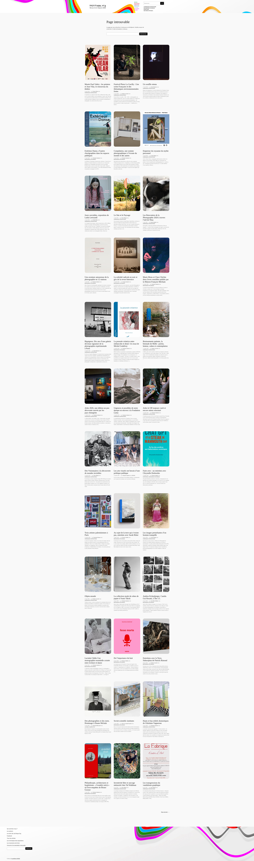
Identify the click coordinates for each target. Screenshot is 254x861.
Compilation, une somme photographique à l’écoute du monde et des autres (125, 153)
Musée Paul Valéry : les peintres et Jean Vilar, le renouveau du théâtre (97, 86)
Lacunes (87, 727)
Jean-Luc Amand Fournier (127, 723)
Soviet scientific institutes (124, 721)
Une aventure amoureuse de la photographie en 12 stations (97, 278)
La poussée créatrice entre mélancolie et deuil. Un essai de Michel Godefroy (126, 343)
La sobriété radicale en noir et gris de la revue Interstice (125, 278)
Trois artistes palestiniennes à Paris (96, 534)
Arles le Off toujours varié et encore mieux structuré (154, 409)
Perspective (92, 727)
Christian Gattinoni (96, 158)
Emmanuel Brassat (96, 537)
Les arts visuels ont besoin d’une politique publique (127, 472)
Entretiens (145, 476)
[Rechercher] (162, 3)
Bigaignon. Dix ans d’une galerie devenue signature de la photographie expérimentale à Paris (98, 344)
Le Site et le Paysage (122, 215)
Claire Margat (153, 155)
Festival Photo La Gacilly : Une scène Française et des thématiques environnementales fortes (126, 87)
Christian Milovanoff (97, 725)
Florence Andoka (155, 475)
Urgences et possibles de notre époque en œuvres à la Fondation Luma (127, 410)
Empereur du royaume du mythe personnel (155, 152)
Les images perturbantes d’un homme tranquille (154, 534)
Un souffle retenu (150, 84)
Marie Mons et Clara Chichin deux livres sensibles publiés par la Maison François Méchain (156, 279)
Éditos (133, 475)
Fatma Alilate (95, 91)
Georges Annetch (126, 281)
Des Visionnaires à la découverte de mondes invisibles (98, 472)
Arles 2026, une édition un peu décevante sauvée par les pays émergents (97, 410)
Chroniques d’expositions (91, 92)
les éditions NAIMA (16, 858)
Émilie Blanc (95, 219)
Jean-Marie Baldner (154, 600)
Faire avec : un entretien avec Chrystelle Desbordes (154, 472)
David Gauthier (153, 222)
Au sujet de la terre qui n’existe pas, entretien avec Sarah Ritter (126, 534)
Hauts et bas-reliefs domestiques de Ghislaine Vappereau (156, 722)
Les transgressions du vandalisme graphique (151, 784)
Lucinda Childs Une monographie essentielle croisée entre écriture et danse (97, 660)
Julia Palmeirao (154, 87)
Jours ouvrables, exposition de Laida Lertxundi (97, 216)
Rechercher (143, 33)
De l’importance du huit (123, 658)
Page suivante (165, 812)
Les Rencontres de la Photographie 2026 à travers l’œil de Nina (154, 217)
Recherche (28, 848)
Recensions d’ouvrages (90, 159)
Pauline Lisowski (125, 93)
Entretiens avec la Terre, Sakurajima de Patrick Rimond (155, 659)
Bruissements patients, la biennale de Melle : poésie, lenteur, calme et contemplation (155, 343)
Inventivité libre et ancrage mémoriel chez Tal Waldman (125, 784)
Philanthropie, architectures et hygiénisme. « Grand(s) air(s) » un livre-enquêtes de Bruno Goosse (97, 786)
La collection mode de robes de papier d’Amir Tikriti (126, 597)
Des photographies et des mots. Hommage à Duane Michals (97, 722)
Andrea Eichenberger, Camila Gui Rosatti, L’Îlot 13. (154, 597)
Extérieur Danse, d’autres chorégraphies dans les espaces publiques (97, 153)
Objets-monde (90, 596)
